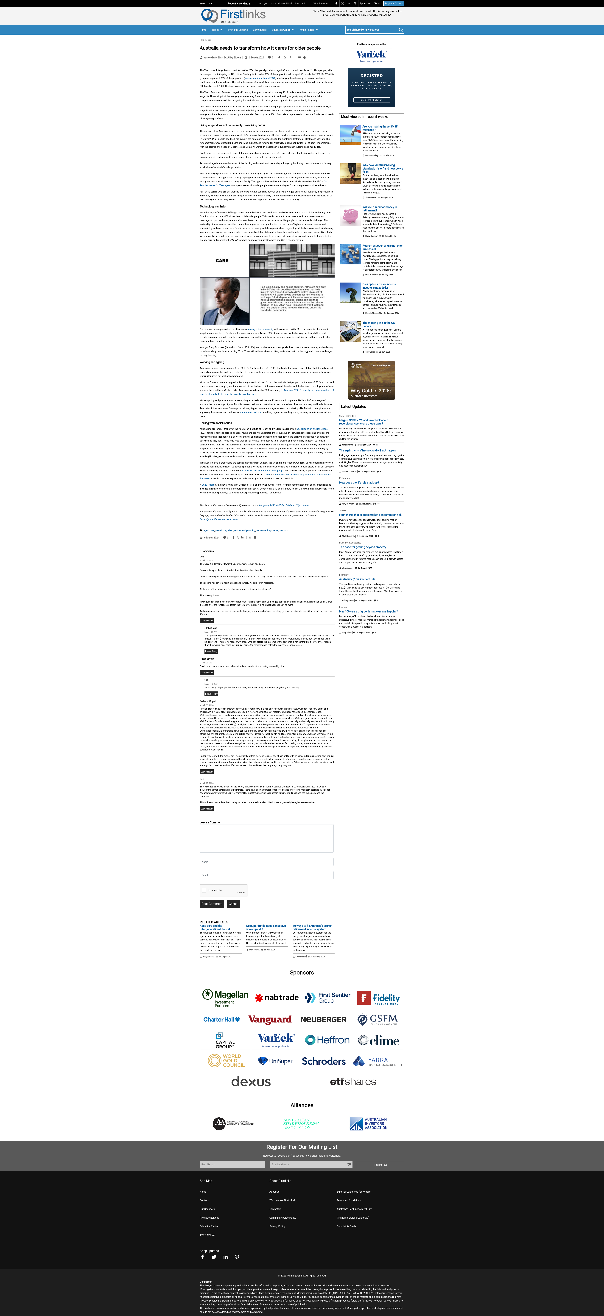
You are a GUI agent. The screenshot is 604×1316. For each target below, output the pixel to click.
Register (379, 1164)
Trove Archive (207, 1235)
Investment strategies (350, 542)
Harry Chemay (371, 236)
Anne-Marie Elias (213, 57)
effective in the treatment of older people (262, 470)
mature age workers (250, 412)
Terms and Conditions (349, 1200)
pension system (224, 530)
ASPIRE (266, 474)
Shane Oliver (370, 197)
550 (209, 40)
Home (203, 29)
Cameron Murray (349, 471)
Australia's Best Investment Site (354, 1209)
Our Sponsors (207, 1209)
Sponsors (365, 3)
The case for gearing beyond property (362, 547)
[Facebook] (279, 57)
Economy (344, 575)
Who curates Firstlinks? (282, 1200)
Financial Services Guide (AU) (353, 1217)
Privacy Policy (277, 1226)
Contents (205, 1200)
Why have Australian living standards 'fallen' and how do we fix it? (383, 168)
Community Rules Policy (282, 1217)
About (377, 3)
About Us (274, 1191)
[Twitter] (285, 57)
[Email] (299, 57)
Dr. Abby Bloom (232, 57)
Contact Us (275, 1209)
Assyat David (208, 957)
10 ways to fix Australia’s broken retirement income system (312, 927)
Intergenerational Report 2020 (260, 78)
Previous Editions (238, 29)
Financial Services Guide (292, 1296)
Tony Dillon (370, 352)
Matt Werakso (371, 275)
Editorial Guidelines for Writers (354, 1191)
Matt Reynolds (348, 536)
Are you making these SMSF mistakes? (282, 3)
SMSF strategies (347, 416)
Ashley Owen (348, 600)
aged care (209, 530)
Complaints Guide (346, 1226)
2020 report (208, 484)
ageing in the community (261, 329)
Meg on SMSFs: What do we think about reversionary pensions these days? (363, 422)
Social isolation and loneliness (312, 428)
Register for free (394, 3)
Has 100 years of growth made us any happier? (368, 611)
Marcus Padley (371, 155)
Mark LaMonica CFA (373, 313)
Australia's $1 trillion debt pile (357, 579)
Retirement (345, 478)
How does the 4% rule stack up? (359, 482)
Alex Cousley (347, 568)
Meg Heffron (347, 445)
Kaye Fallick (254, 950)
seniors (283, 530)
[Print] (304, 57)
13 (377, 445)
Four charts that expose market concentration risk (370, 514)
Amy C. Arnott (348, 504)
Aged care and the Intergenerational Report (215, 927)
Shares (342, 510)
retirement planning (244, 530)
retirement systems (267, 530)
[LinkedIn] (291, 57)
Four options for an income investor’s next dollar (379, 286)
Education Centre (209, 1226)
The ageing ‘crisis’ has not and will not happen (367, 450)
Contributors (260, 29)
